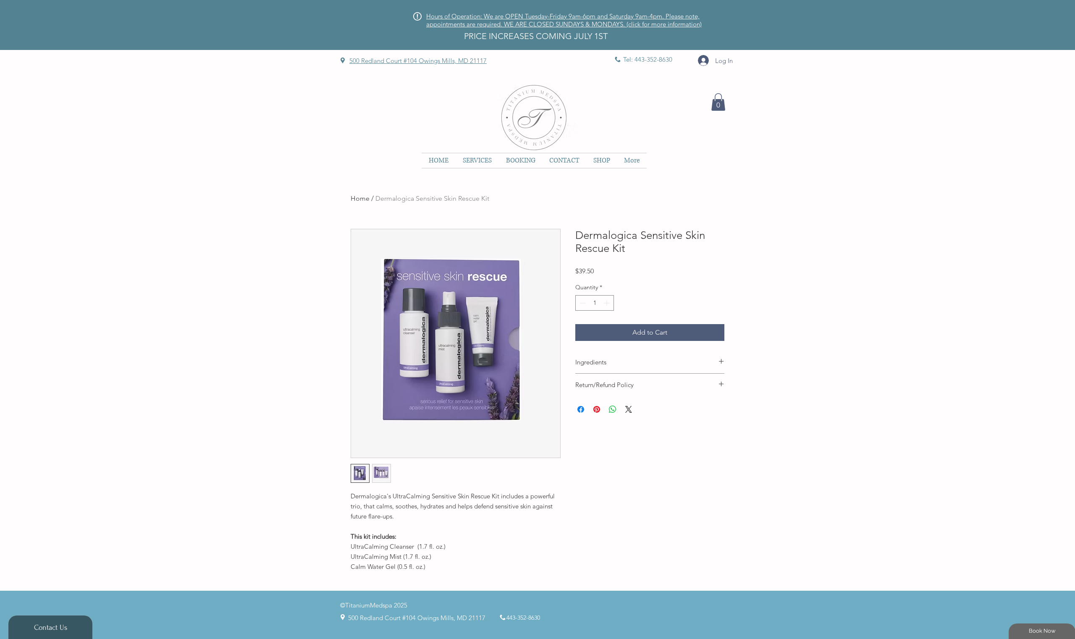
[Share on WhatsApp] (613, 409)
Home (360, 198)
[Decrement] (582, 303)
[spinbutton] (594, 303)
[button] (718, 102)
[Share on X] (629, 409)
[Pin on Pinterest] (597, 409)
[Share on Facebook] (581, 409)
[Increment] (607, 303)
